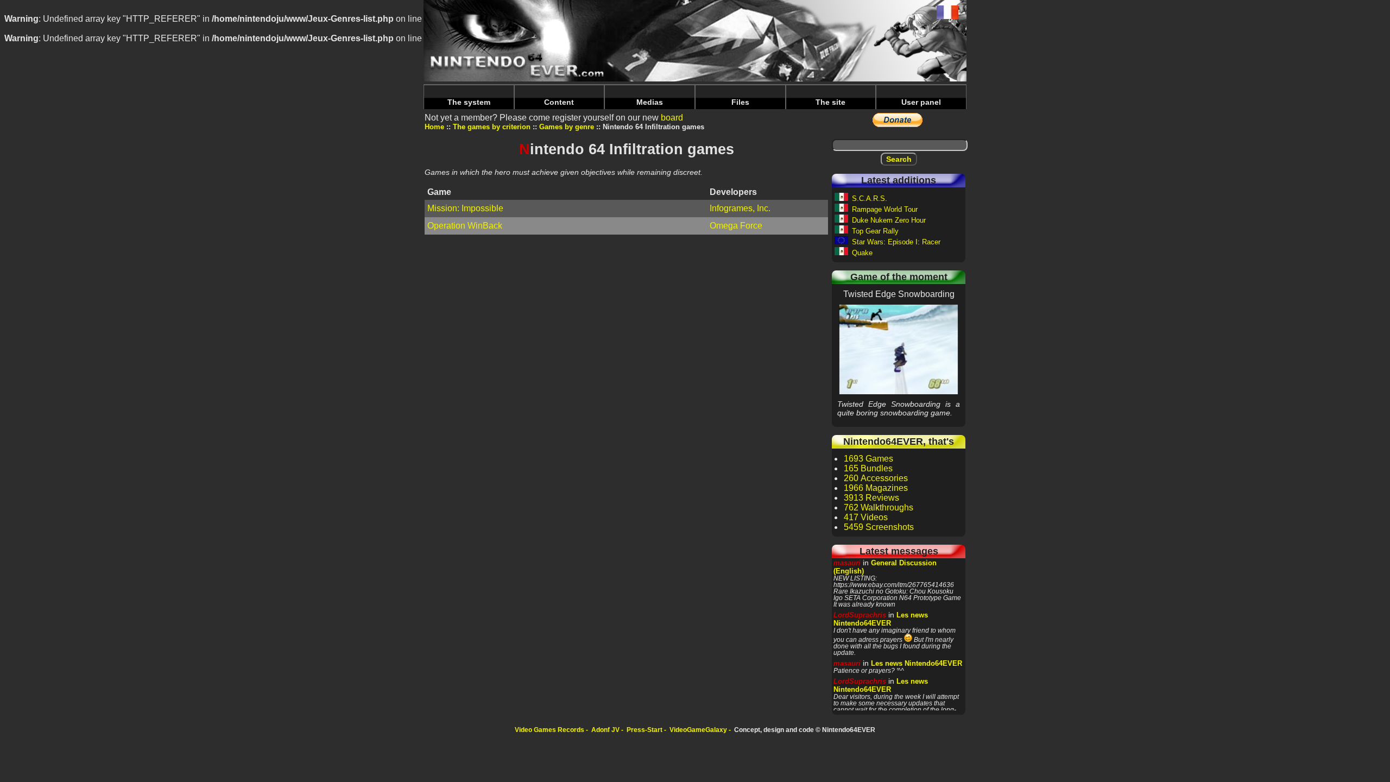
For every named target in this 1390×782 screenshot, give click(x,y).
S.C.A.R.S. (869, 198)
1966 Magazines (876, 488)
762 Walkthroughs (878, 507)
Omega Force (736, 225)
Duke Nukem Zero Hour (889, 220)
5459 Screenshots (879, 527)
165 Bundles (868, 468)
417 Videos (866, 517)
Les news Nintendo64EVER (880, 619)
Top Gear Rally (875, 231)
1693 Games (868, 458)
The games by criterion (491, 127)
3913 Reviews (871, 497)
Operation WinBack (464, 225)
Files (740, 102)
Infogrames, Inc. (740, 208)
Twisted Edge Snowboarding (898, 349)
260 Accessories (876, 478)
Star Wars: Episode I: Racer (896, 242)
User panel (921, 102)
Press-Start (644, 730)
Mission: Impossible (465, 208)
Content (559, 102)
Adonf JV (605, 730)
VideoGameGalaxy (698, 730)
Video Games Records (549, 730)
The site (830, 102)
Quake (862, 253)
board (672, 117)
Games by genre (566, 127)
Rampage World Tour (885, 209)
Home (434, 127)
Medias (649, 102)
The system (468, 102)
